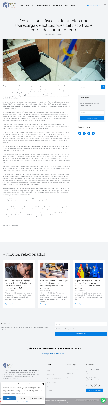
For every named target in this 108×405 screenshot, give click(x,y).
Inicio (21, 5)
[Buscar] (103, 87)
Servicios (28, 5)
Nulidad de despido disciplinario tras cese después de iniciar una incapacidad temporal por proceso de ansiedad (18, 284)
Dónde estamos (57, 5)
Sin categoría (60, 34)
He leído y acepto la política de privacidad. (68, 329)
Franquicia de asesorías (43, 5)
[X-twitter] (84, 133)
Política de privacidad (20, 401)
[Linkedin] (93, 133)
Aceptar (9, 398)
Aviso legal (28, 401)
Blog (66, 5)
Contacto (72, 5)
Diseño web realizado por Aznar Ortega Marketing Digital (54, 402)
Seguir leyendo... (9, 304)
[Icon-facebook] (79, 133)
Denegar (23, 398)
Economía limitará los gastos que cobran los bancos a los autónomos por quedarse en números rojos (54, 284)
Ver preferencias (37, 398)
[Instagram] (88, 133)
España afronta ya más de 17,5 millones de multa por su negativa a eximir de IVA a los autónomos (87, 284)
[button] (43, 384)
